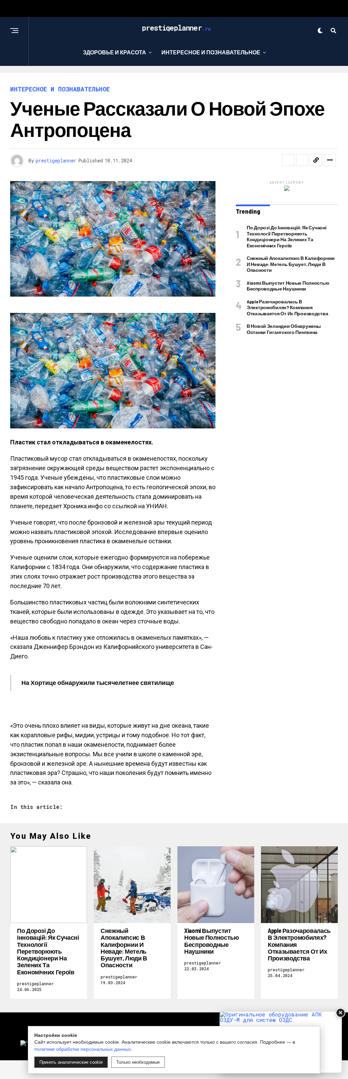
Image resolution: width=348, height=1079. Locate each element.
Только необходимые (138, 1062)
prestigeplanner (56, 160)
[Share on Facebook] (288, 160)
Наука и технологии (192, 80)
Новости (253, 80)
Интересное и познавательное (210, 52)
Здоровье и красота (114, 52)
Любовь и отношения (110, 80)
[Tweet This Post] (302, 160)
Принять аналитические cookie (71, 1062)
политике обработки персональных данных (82, 1049)
